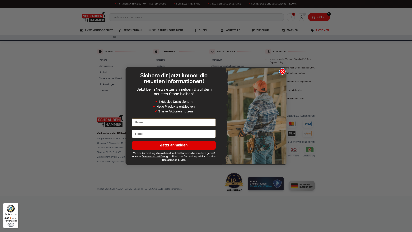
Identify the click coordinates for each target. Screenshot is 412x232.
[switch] (11, 225)
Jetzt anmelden (174, 145)
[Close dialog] (282, 71)
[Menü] (16, 205)
